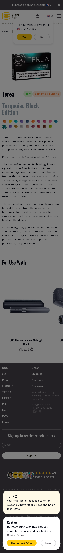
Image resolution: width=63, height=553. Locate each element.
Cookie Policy (15, 535)
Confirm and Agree (22, 543)
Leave (48, 543)
